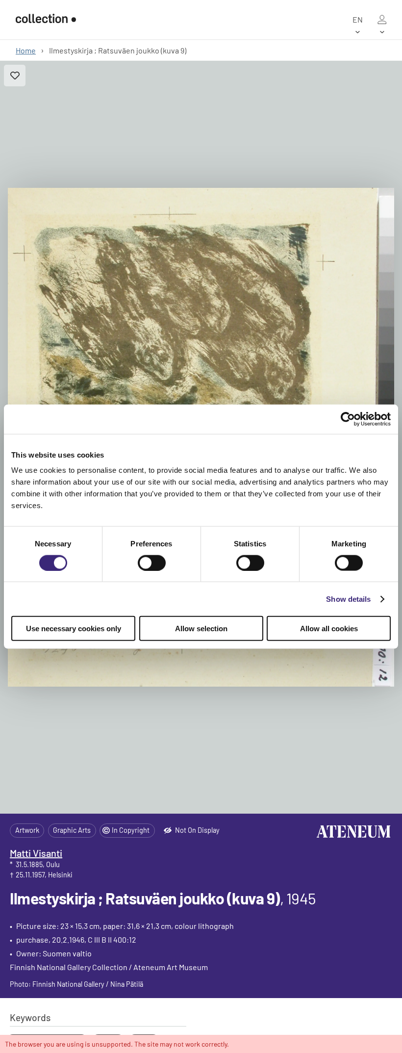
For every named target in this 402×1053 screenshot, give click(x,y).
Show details (348, 598)
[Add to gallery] (14, 75)
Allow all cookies (329, 628)
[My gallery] (382, 19)
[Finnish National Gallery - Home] (46, 19)
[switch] (152, 562)
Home (26, 50)
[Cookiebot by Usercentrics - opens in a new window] (348, 418)
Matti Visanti (36, 853)
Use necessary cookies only (73, 628)
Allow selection (201, 628)
